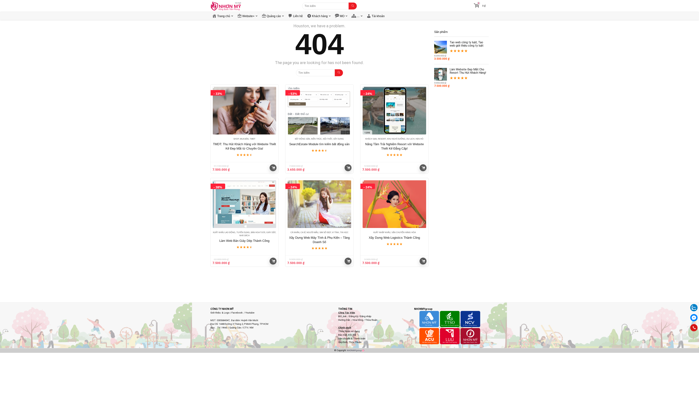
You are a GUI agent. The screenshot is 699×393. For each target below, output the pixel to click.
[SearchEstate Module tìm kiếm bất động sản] (319, 110)
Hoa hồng (358, 320)
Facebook (237, 312)
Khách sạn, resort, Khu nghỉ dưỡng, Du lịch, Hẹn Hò (394, 139)
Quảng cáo (274, 16)
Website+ (248, 16)
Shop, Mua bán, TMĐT (244, 139)
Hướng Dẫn (344, 320)
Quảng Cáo (235, 327)
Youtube (249, 312)
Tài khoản (378, 16)
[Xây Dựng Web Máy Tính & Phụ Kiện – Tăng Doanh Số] (319, 204)
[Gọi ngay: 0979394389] (694, 327)
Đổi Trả (352, 335)
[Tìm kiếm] (353, 6)
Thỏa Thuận (355, 342)
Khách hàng (320, 16)
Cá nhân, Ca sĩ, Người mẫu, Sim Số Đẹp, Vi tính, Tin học (319, 232)
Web (224, 327)
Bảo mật (342, 335)
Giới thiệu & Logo (220, 312)
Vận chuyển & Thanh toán (351, 338)
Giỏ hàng (273, 167)
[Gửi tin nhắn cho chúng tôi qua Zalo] (694, 305)
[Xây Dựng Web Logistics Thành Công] (394, 204)
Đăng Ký (353, 316)
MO (342, 16)
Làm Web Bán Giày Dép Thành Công (244, 241)
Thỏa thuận (371, 320)
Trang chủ (223, 16)
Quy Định (342, 342)
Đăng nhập (365, 316)
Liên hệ (298, 16)
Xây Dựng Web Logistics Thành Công (394, 237)
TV (218, 327)
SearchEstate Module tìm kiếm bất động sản (319, 144)
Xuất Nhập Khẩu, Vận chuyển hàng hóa (394, 232)
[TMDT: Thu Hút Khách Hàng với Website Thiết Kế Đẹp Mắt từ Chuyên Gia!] (244, 110)
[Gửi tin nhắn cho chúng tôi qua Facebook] (694, 317)
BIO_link (342, 316)
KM (251, 327)
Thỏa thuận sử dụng (349, 331)
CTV (245, 327)
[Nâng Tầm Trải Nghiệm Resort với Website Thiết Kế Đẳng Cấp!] (394, 110)
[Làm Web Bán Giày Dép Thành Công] (244, 204)
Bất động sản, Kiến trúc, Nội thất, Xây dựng (319, 139)
